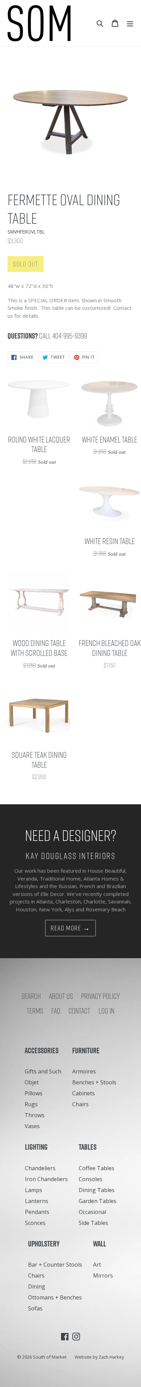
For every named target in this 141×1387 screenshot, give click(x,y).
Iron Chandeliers (46, 1179)
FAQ (55, 1011)
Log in (106, 1011)
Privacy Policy (100, 996)
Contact (79, 1011)
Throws (34, 1115)
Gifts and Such (43, 1071)
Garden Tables (97, 1201)
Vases (32, 1126)
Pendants (37, 1212)
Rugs (31, 1104)
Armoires (84, 1071)
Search (31, 996)
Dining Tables (97, 1190)
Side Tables (93, 1223)
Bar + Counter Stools (55, 1264)
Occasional (92, 1212)
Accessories (43, 1050)
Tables (89, 1146)
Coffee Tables (96, 1168)
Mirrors (103, 1275)
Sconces (35, 1223)
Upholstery (45, 1243)
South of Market (49, 1357)
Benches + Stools (94, 1082)
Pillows (33, 1093)
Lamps (33, 1190)
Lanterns (36, 1201)
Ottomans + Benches (55, 1297)
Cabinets (83, 1093)
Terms (35, 1011)
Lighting (38, 1146)
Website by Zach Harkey (99, 1357)
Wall (101, 1243)
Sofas (35, 1308)
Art (97, 1264)
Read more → (70, 928)
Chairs (80, 1104)
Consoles (90, 1179)
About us (61, 996)
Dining (36, 1286)
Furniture (87, 1050)
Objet (32, 1082)
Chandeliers (40, 1168)
